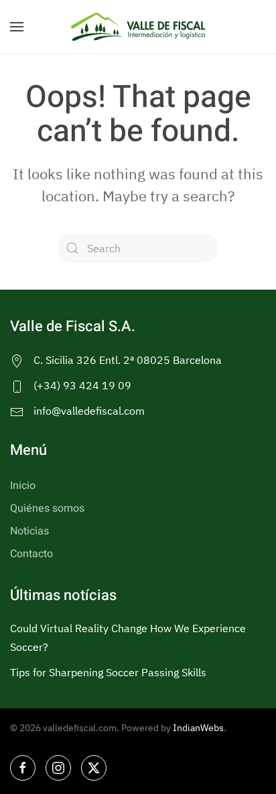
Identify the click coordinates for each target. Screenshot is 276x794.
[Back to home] (138, 27)
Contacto (31, 554)
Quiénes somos (47, 508)
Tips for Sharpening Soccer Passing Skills (108, 672)
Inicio (23, 486)
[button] (16, 27)
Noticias (29, 531)
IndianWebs (198, 728)
